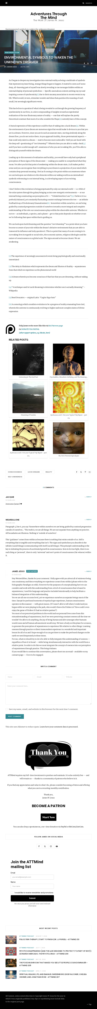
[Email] (84, 66)
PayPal (64, 827)
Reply (89, 497)
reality (49, 472)
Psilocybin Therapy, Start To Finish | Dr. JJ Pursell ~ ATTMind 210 (49, 939)
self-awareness (15, 477)
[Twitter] (88, 63)
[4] (84, 143)
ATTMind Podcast (26, 936)
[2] (60, 119)
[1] (38, 94)
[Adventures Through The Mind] (48, 16)
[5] (72, 196)
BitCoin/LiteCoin (76, 827)
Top (89, 1004)
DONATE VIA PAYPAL (30, 329)
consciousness (15, 472)
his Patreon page (56, 326)
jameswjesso (11, 67)
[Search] (83, 3)
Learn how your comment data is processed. (59, 727)
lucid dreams (34, 472)
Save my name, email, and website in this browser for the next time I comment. (43, 709)
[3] (77, 126)
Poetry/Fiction (12, 53)
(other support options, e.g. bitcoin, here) (34, 333)
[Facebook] (84, 63)
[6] (48, 203)
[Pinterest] (91, 63)
